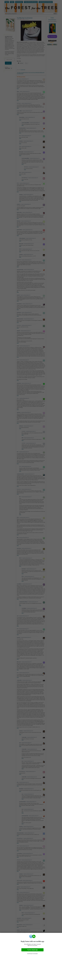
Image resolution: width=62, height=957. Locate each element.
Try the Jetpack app (32, 949)
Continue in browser (32, 953)
